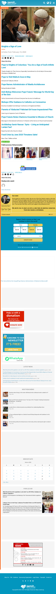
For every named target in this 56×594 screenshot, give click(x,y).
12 (20, 473)
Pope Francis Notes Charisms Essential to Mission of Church (27, 117)
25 (13, 479)
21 (35, 476)
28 (35, 479)
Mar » (7, 482)
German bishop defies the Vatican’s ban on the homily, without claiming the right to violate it (30, 421)
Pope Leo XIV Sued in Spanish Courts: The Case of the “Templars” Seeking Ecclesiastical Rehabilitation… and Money (29, 400)
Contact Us (49, 577)
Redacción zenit (19, 56)
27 (28, 479)
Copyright (42, 577)
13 (28, 473)
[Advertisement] (28, 269)
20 (28, 476)
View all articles (5, 189)
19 (20, 476)
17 (6, 476)
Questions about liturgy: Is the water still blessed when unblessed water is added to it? (28, 392)
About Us (7, 577)
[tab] (21, 545)
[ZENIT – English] (16, 3)
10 (6, 473)
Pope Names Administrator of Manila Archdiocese (23, 84)
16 (49, 473)
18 (13, 476)
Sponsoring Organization (25, 577)
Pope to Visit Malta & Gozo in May (15, 77)
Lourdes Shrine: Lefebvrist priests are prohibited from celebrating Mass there (26, 407)
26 (20, 479)
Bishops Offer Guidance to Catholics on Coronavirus (23, 102)
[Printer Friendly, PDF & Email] (5, 142)
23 (49, 476)
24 (6, 479)
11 (13, 473)
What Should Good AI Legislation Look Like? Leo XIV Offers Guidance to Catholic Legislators (23, 369)
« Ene (4, 482)
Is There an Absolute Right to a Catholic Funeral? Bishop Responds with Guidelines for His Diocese (29, 415)
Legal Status (36, 577)
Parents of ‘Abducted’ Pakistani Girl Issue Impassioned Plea (26, 109)
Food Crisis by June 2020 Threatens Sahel (19, 134)
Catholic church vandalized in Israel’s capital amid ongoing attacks (18, 378)
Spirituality (4, 8)
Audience (15, 577)
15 (42, 473)
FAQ (11, 577)
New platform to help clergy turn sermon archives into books (17, 376)
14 (35, 473)
